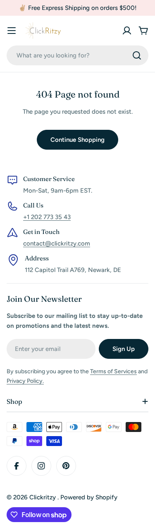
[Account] (127, 31)
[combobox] (77, 55)
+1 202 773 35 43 (47, 217)
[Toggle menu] (12, 31)
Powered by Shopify (88, 497)
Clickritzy (43, 497)
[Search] (137, 55)
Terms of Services (113, 371)
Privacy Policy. (25, 380)
